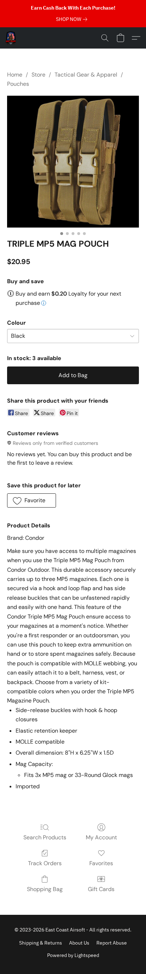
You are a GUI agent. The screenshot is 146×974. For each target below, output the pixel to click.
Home (14, 74)
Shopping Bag (45, 889)
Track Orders (45, 863)
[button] (11, 38)
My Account (101, 837)
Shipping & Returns (40, 943)
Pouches (18, 84)
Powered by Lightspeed (73, 955)
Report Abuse (111, 943)
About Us (79, 943)
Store (38, 74)
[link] (73, 19)
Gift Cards (101, 889)
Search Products (44, 837)
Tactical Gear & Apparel (86, 74)
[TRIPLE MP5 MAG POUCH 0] (73, 162)
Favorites (101, 863)
